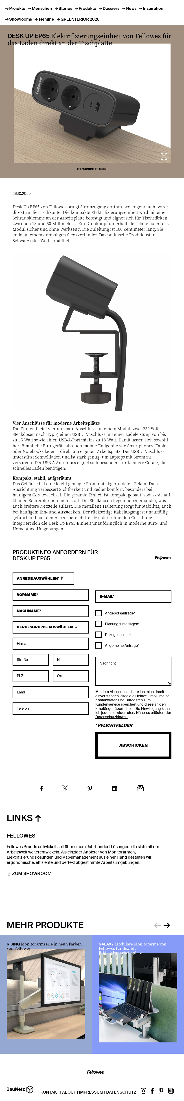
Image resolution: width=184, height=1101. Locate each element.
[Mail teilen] (140, 788)
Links (20, 818)
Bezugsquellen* (117, 634)
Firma (21, 644)
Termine (46, 19)
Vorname (27, 595)
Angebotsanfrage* (119, 613)
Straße (22, 660)
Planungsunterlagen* (121, 624)
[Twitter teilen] (65, 788)
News (131, 8)
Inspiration (153, 8)
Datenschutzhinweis (111, 717)
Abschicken (133, 745)
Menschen (42, 8)
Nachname (28, 611)
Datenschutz (121, 1092)
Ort (59, 676)
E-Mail (106, 596)
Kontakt (49, 1092)
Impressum (91, 1092)
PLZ (20, 676)
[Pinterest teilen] (90, 789)
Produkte (87, 8)
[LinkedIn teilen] (115, 788)
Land (21, 692)
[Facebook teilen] (41, 789)
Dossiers (111, 8)
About (69, 1092)
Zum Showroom (32, 873)
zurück (157, 924)
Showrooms (20, 19)
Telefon (23, 708)
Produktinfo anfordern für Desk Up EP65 (55, 555)
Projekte (17, 8)
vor (167, 924)
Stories (65, 8)
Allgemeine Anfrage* (121, 645)
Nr (59, 660)
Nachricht (108, 663)
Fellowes (101, 169)
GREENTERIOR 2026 (80, 19)
